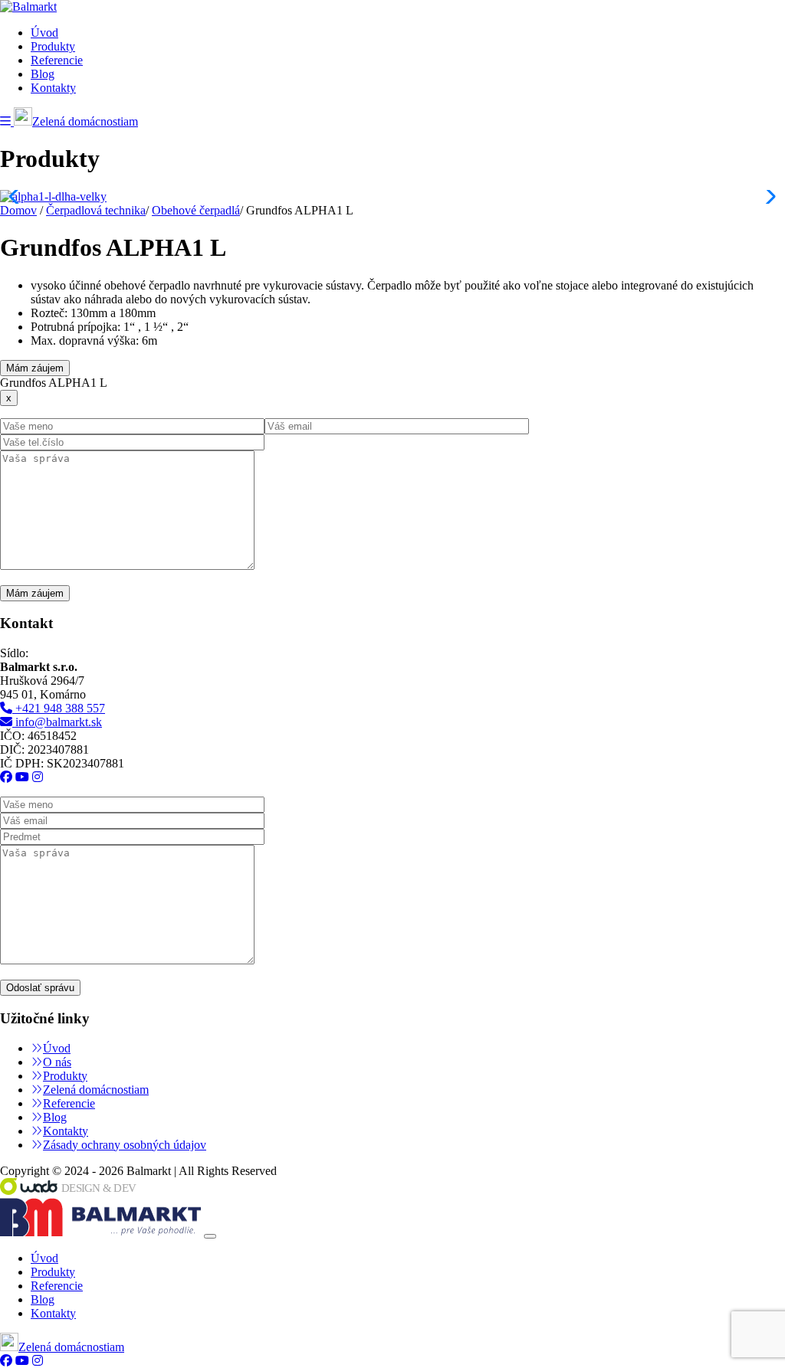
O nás (57, 1062)
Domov (18, 210)
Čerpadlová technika (96, 210)
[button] (7, 121)
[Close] (210, 1236)
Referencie (57, 60)
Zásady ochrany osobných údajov (124, 1144)
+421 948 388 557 (58, 708)
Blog (42, 73)
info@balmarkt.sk (57, 721)
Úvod (44, 32)
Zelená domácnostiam (85, 121)
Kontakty (53, 87)
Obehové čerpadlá (196, 210)
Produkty (53, 46)
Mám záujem (35, 368)
